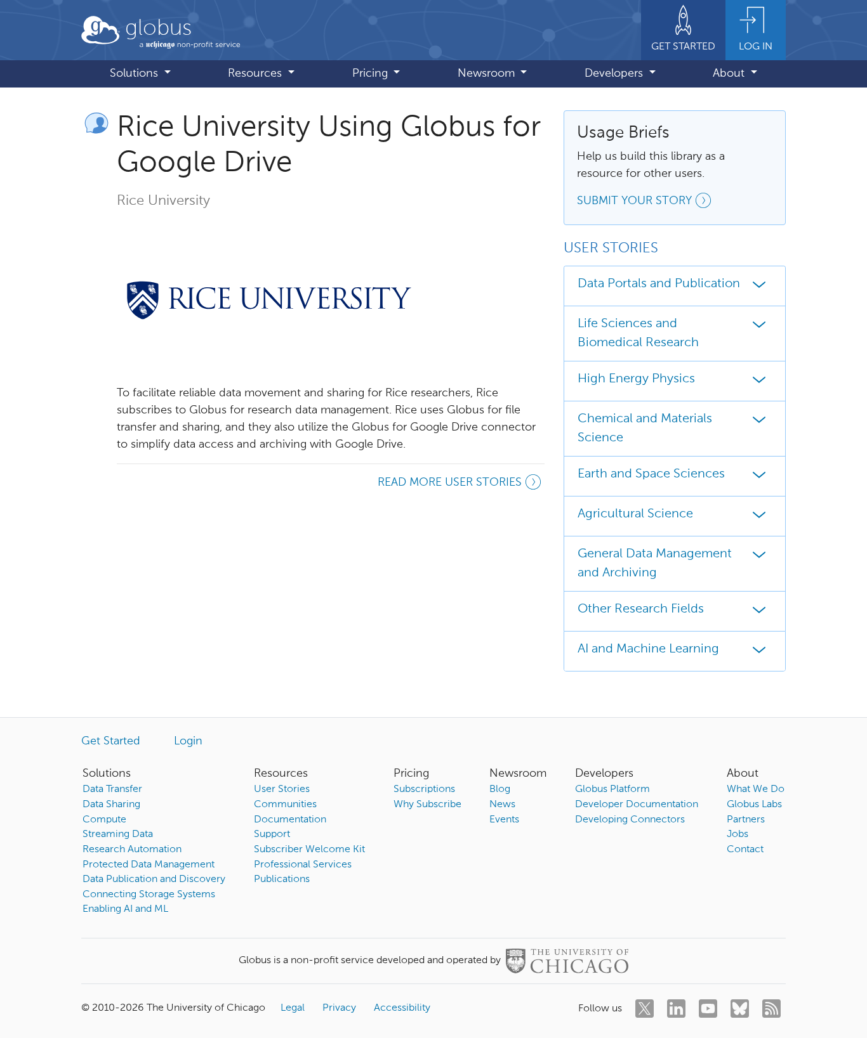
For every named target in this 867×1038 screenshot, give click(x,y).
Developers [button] (615, 73)
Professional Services (303, 865)
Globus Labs (754, 805)
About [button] (730, 73)
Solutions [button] (135, 73)
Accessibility (402, 1008)
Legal (293, 1008)
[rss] (771, 1008)
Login (188, 741)
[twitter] (644, 1008)
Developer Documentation (636, 805)
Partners (746, 820)
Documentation (290, 820)
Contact (745, 850)
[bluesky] (739, 1008)
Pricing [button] (371, 73)
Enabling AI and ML (125, 909)
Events (504, 820)
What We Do (755, 789)
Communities (285, 805)
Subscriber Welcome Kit (309, 850)
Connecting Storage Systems (149, 895)
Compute (104, 820)
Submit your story (634, 201)
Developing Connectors (630, 820)
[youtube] (708, 1008)
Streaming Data (118, 834)
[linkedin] (676, 1008)
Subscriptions (424, 789)
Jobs (737, 834)
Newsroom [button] (488, 73)
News (502, 805)
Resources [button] (256, 73)
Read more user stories (450, 482)
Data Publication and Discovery (154, 879)
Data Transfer (112, 789)
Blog (499, 789)
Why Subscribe (427, 805)
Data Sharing (111, 805)
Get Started (110, 741)
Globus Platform (612, 789)
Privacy (339, 1008)
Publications (282, 879)
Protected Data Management (149, 865)
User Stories (282, 789)
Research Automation (132, 850)
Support (272, 834)
